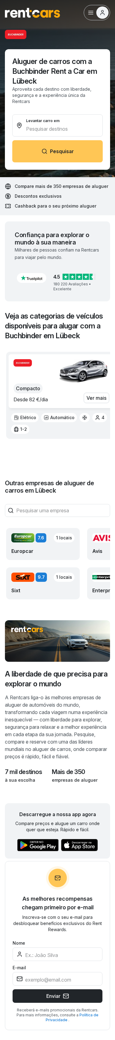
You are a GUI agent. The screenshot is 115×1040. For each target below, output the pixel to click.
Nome (19, 943)
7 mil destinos (23, 772)
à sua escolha (20, 780)
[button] (31, 278)
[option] (25, 417)
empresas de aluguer (75, 780)
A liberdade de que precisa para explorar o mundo (56, 678)
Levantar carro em (42, 120)
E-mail (19, 967)
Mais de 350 (68, 772)
